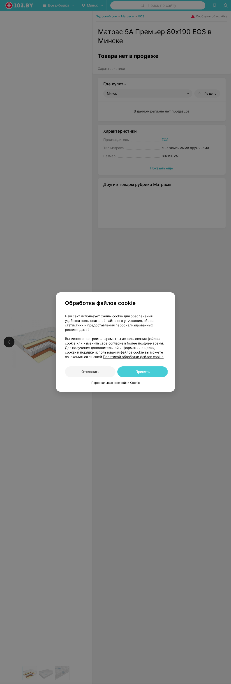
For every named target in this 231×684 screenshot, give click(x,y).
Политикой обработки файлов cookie (133, 357)
